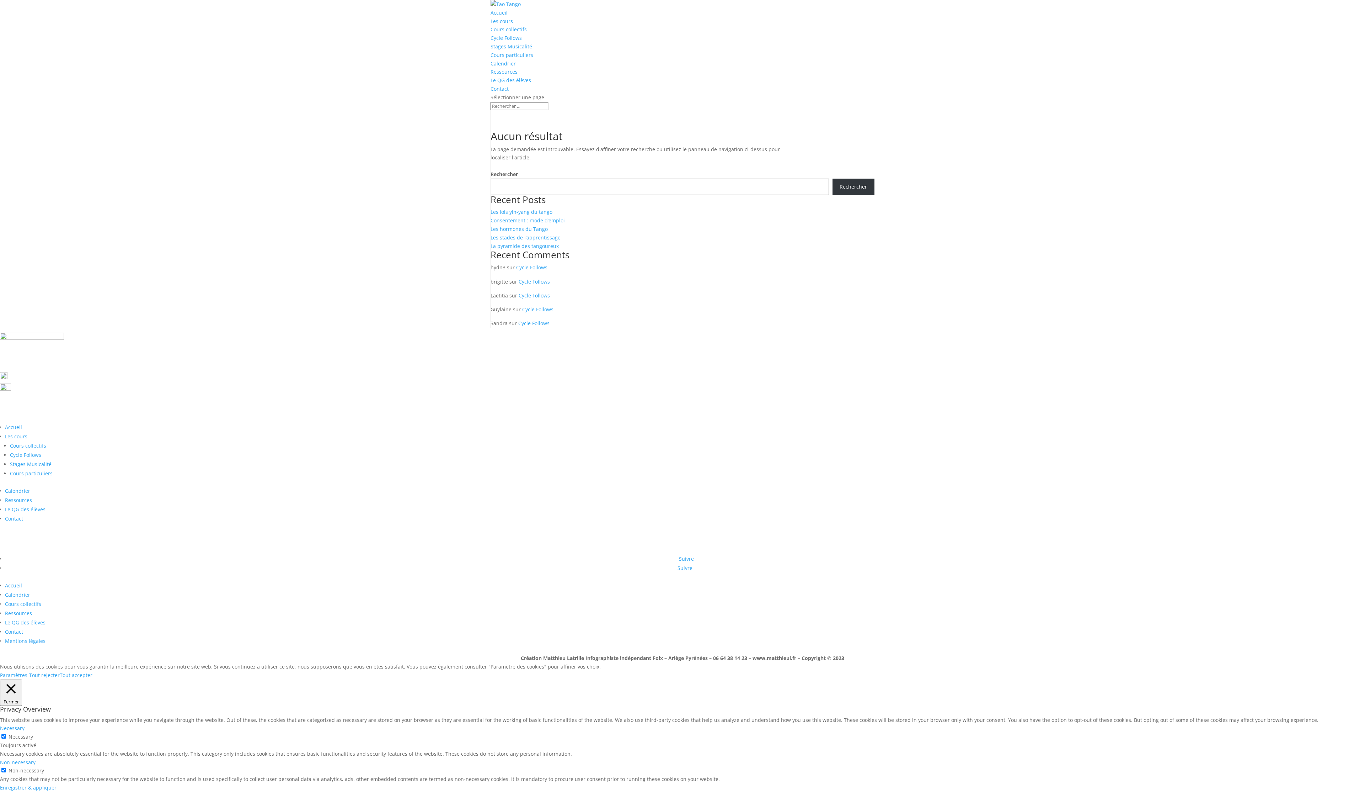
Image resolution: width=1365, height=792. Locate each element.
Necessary (21, 736)
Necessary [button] (12, 728)
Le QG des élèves (511, 80)
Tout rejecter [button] (44, 675)
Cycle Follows (506, 38)
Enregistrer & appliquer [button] (28, 787)
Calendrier (503, 63)
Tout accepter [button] (76, 675)
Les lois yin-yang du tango (521, 211)
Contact (500, 88)
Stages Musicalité (511, 46)
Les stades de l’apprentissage (526, 237)
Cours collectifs (509, 29)
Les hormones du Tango (519, 229)
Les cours (502, 21)
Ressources (504, 71)
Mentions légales (25, 641)
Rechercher (504, 174)
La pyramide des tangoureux (525, 246)
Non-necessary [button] (18, 762)
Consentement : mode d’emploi (528, 220)
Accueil (499, 12)
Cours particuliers (512, 55)
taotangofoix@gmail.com (52, 388)
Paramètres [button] (13, 675)
